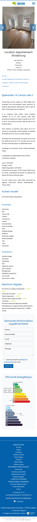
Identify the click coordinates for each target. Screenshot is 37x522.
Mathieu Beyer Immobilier (18, 482)
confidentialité (30, 518)
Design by (32, 513)
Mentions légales (30, 508)
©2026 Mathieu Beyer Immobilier (12, 508)
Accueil (4, 76)
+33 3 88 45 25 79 (18, 492)
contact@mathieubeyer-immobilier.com (19, 495)
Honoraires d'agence (19, 510)
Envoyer (8, 366)
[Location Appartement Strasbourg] (18, 27)
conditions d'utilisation (13, 519)
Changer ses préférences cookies (14, 513)
